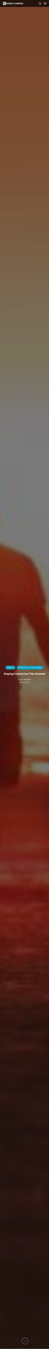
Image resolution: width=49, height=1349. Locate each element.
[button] (45, 3)
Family (10, 668)
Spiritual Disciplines (30, 668)
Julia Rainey (24, 680)
